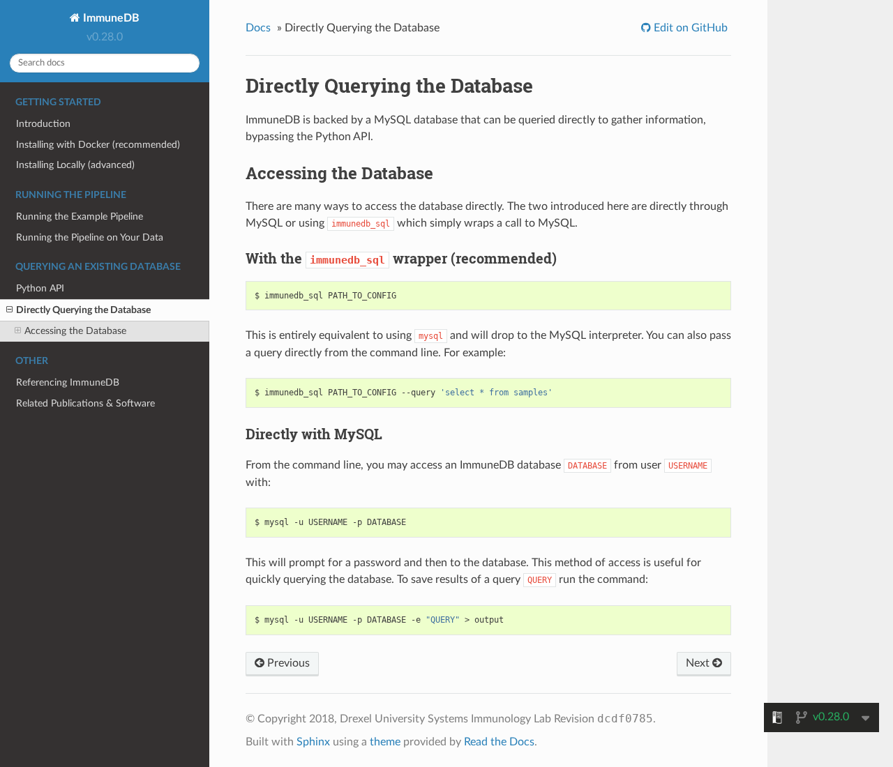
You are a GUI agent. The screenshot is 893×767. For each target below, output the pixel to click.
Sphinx (313, 741)
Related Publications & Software (85, 403)
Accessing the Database (75, 331)
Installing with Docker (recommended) (98, 144)
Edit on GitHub (689, 27)
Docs (258, 27)
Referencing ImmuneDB (67, 382)
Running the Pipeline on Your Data (89, 237)
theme (385, 741)
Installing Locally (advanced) (75, 165)
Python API (40, 288)
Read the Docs (499, 741)
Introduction (43, 124)
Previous (287, 663)
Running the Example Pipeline (79, 216)
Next (699, 663)
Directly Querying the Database (83, 310)
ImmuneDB (110, 18)
